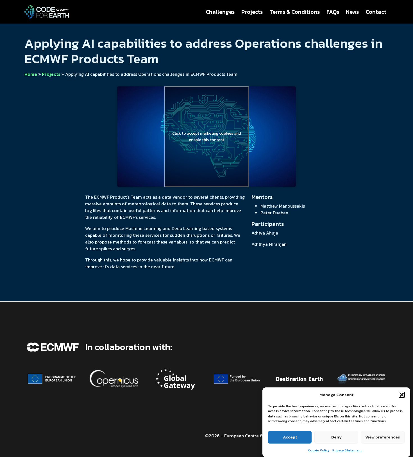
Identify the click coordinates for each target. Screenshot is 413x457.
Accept (290, 437)
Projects (252, 12)
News (352, 12)
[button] (402, 395)
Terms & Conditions (294, 12)
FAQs (332, 12)
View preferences (382, 437)
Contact (376, 12)
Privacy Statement (347, 450)
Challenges (220, 12)
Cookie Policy (319, 450)
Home (30, 74)
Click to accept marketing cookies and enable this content (206, 136)
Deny (336, 437)
